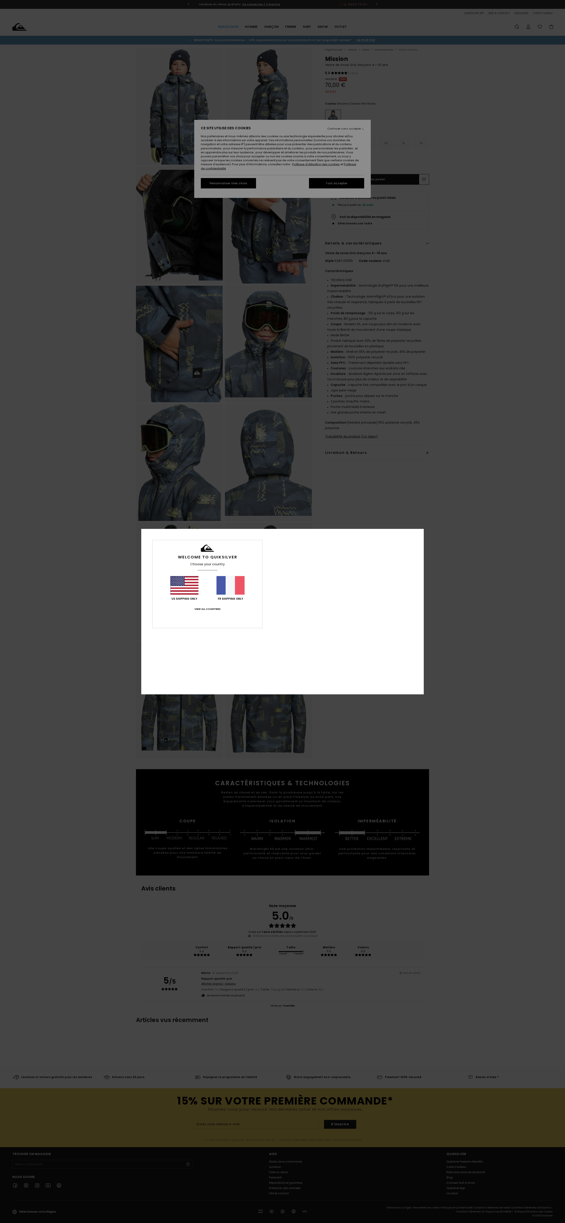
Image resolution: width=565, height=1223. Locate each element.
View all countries (207, 609)
